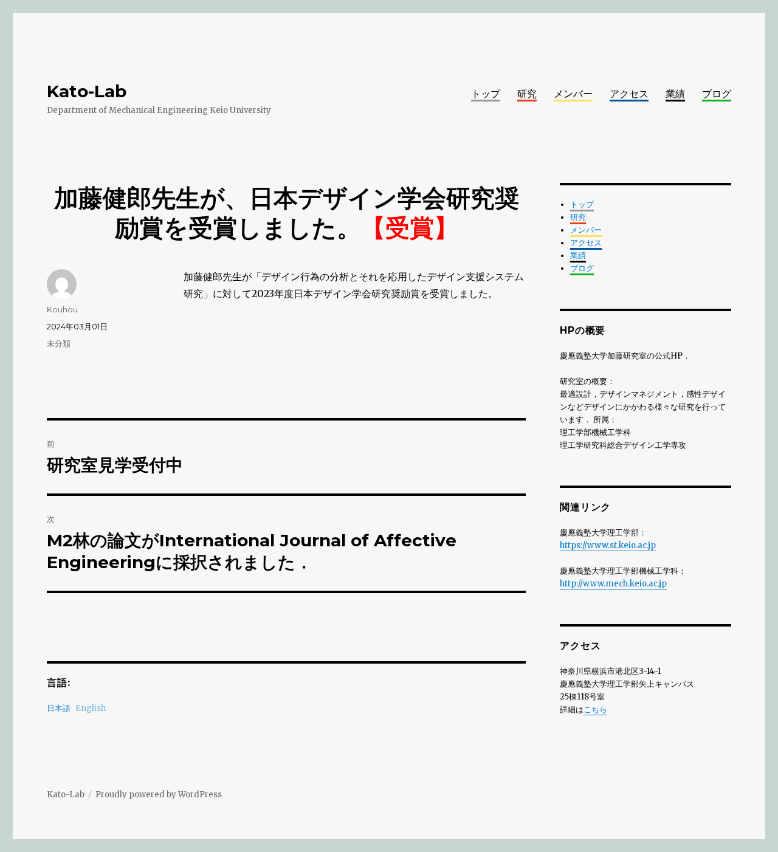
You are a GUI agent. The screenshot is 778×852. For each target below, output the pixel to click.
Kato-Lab (86, 91)
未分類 (59, 343)
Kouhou (62, 309)
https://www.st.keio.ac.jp (608, 545)
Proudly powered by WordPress (158, 794)
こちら (595, 709)
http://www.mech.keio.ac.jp (613, 584)
